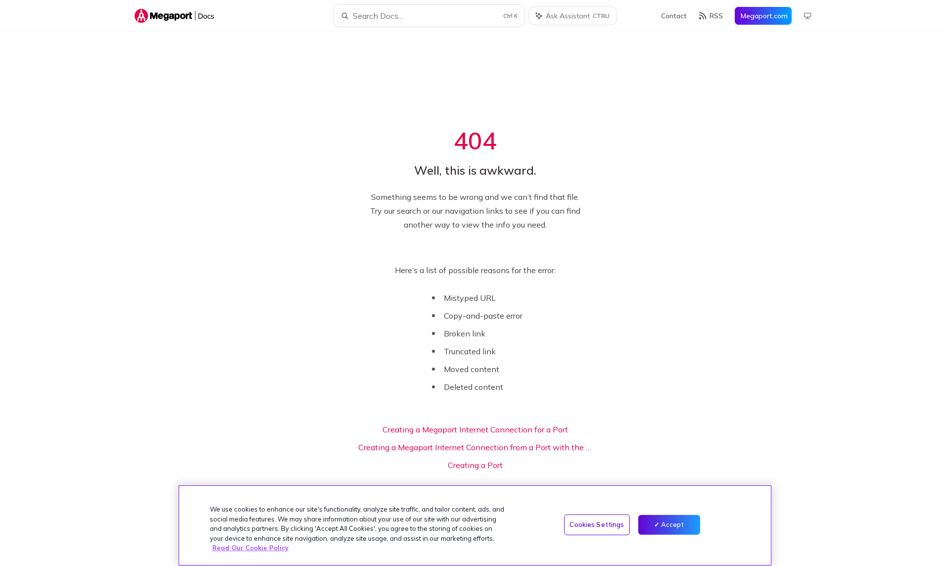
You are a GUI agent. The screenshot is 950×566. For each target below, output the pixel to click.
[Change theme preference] (807, 16)
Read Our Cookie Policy (250, 548)
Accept (672, 524)
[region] (475, 525)
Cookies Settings (597, 524)
